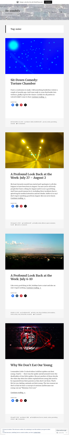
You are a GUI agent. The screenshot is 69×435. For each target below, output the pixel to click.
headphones (35, 417)
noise (48, 122)
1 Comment (38, 314)
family (36, 223)
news (12, 314)
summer (52, 223)
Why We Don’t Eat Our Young (31, 365)
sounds (13, 123)
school (12, 419)
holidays (44, 312)
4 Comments (21, 123)
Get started (48, 2)
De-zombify (12, 10)
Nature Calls (29, 122)
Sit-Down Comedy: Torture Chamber (24, 81)
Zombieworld (37, 122)
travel (12, 225)
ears (45, 122)
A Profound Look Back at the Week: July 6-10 (31, 277)
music (45, 417)
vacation (29, 314)
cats (37, 312)
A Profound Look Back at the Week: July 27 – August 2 (31, 176)
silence (44, 223)
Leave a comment (22, 225)
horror (41, 417)
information (51, 312)
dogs (40, 312)
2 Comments (21, 419)
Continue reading (38, 97)
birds (33, 312)
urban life (23, 314)
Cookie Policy (37, 432)
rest (19, 314)
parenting (54, 122)
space (48, 223)
